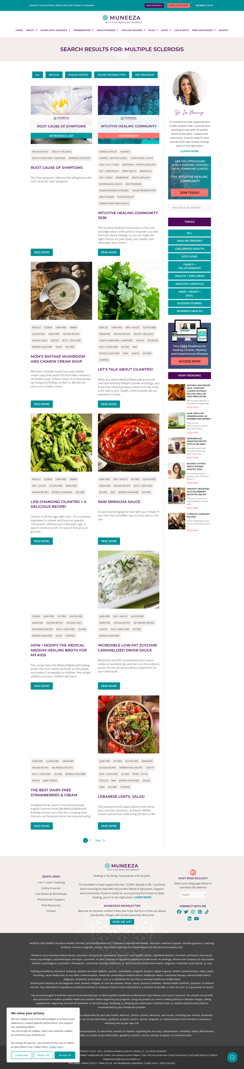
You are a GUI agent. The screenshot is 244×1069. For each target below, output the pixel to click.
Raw (135, 347)
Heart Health (129, 171)
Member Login (204, 5)
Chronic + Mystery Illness (113, 158)
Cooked (48, 327)
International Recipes (131, 767)
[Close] (76, 1010)
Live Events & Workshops (51, 894)
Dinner (73, 327)
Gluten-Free (38, 334)
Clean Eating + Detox (141, 158)
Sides (125, 353)
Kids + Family (106, 177)
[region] (43, 1035)
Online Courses (51, 888)
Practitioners (106, 30)
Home (19, 30)
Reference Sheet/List (80, 158)
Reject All (43, 1055)
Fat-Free (135, 479)
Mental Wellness (141, 177)
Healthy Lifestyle (189, 283)
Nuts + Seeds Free (71, 340)
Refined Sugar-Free (42, 347)
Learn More (189, 151)
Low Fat (55, 340)
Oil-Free (125, 347)
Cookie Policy (56, 1046)
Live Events (181, 30)
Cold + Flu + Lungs (109, 164)
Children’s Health (189, 248)
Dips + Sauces (132, 327)
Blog (152, 30)
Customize (21, 1055)
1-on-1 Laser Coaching (51, 882)
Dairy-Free (61, 327)
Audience (125, 151)
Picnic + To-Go (140, 774)
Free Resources (202, 30)
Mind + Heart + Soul (189, 293)
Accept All (65, 1055)
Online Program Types (144, 190)
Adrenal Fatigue (108, 151)
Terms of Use (105, 1063)
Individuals (146, 171)
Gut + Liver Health (109, 171)
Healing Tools (39, 340)
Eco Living (190, 256)
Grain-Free (53, 334)
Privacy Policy (89, 1063)
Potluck (103, 780)
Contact (51, 911)
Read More (41, 252)
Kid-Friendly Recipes (42, 629)
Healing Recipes (132, 30)
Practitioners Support (51, 899)
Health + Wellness (61, 151)
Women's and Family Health (114, 203)
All (189, 233)
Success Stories (189, 303)
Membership (122, 177)
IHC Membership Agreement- (129, 1063)
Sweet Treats (50, 780)
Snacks (135, 353)
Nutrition (153, 340)
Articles (36, 327)
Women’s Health (190, 311)
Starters (104, 359)
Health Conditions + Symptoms (48, 158)
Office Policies (167, 1063)
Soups (59, 347)
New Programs (133, 184)
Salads (146, 780)
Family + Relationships (189, 266)
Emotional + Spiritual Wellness (139, 164)
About (30, 30)
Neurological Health (110, 184)
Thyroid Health (125, 197)
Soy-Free (69, 347)
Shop (164, 30)
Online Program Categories (114, 190)
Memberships (82, 30)
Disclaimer (74, 1063)
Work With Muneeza (54, 30)
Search (223, 30)
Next (98, 840)
